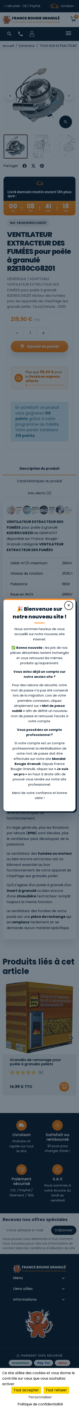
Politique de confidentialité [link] (40, 1404)
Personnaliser (40, 1397)
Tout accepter (26, 1390)
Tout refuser (56, 1390)
